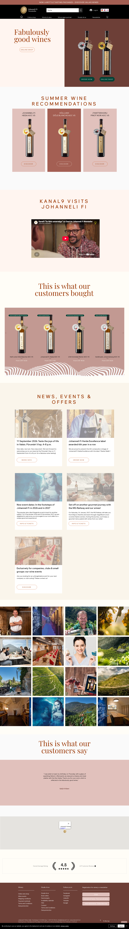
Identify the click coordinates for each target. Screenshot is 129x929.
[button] (107, 17)
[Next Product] (123, 333)
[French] (107, 10)
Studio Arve (45, 893)
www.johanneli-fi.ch (75, 920)
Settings (112, 926)
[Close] (127, 925)
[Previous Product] (6, 333)
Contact (43, 905)
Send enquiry (45, 898)
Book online (45, 896)
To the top (106, 921)
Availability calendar (47, 900)
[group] (64, 339)
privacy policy (65, 926)
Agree (121, 926)
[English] (104, 10)
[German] (102, 10)
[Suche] (80, 10)
